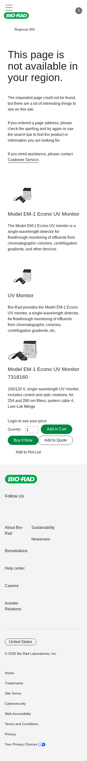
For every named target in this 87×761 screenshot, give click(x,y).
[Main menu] (9, 7)
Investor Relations (13, 606)
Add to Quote (55, 440)
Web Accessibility (18, 714)
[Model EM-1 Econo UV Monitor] (23, 198)
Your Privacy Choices (21, 744)
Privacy (10, 734)
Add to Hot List (28, 452)
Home (9, 673)
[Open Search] (52, 11)
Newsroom (40, 539)
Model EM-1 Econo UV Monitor (43, 214)
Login (13, 421)
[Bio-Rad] (21, 479)
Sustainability (43, 527)
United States (20, 642)
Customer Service (23, 160)
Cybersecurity (15, 703)
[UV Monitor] (23, 279)
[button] (7, 29)
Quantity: (15, 429)
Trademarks (14, 683)
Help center (15, 568)
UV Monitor (21, 295)
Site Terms (13, 693)
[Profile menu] (62, 11)
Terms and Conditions (21, 724)
